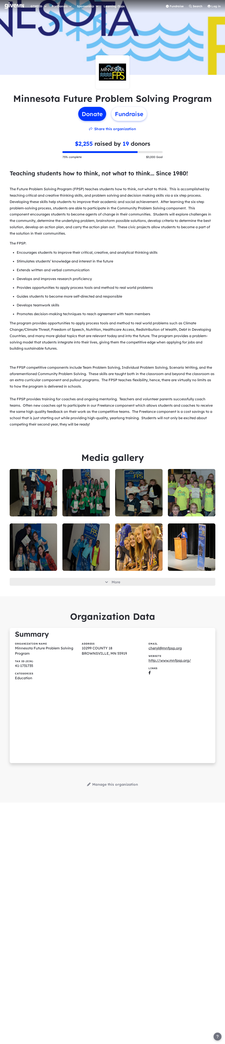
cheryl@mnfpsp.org (165, 648)
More (116, 582)
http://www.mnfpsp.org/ (170, 660)
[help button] (217, 1036)
